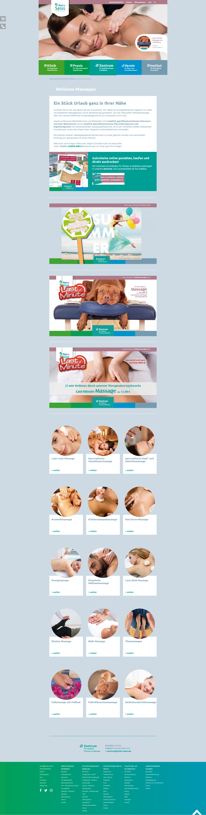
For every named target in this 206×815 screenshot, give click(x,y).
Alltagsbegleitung (151, 780)
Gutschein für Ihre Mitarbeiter (154, 783)
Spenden (127, 794)
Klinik (52, 67)
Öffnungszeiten (139, 2)
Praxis (80, 67)
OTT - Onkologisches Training (69, 785)
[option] (103, 32)
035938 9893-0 (75, 146)
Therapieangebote (66, 780)
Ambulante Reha (66, 774)
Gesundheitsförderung (152, 774)
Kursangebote (65, 788)
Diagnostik (106, 780)
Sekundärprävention (67, 783)
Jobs (149, 2)
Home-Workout (107, 777)
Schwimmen (106, 785)
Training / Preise (108, 774)
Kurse (105, 783)
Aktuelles (64, 794)
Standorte (127, 777)
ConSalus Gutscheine (109, 799)
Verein (130, 67)
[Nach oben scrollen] (197, 812)
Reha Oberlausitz (46, 766)
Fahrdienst (149, 777)
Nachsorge (64, 777)
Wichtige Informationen (89, 805)
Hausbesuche (86, 802)
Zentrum (106, 67)
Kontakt (63, 802)
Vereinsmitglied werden (131, 788)
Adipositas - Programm (67, 791)
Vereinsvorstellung (130, 774)
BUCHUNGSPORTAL (116, 2)
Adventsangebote (108, 802)
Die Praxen (85, 771)
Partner (63, 799)
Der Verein (127, 771)
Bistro (105, 791)
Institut (156, 67)
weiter (56, 470)
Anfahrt (129, 2)
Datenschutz (43, 785)
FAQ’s (126, 797)
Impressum (43, 783)
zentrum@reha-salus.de (119, 751)
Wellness (105, 788)
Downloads (43, 780)
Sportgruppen (128, 780)
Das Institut (149, 771)
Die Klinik (64, 771)
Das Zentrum (107, 771)
